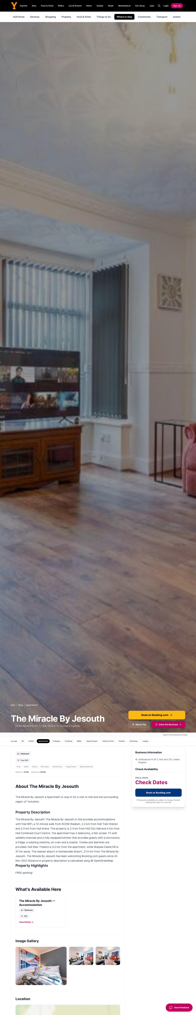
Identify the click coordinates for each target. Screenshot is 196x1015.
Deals (111, 5)
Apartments (43, 741)
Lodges (145, 741)
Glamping (133, 741)
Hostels (122, 741)
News (89, 5)
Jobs (151, 5)
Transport (161, 16)
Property (66, 16)
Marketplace (124, 5)
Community (144, 16)
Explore (23, 5)
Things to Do (104, 16)
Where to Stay (124, 16)
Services (34, 16)
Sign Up (177, 5)
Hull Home (18, 16)
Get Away (140, 5)
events (177, 16)
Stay (34, 5)
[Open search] (159, 5)
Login (166, 5)
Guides (100, 5)
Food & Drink (47, 5)
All (23, 741)
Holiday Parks (108, 741)
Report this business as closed (175, 735)
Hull (13, 705)
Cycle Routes (75, 5)
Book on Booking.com (154, 714)
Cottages (56, 741)
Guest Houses (91, 741)
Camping (68, 741)
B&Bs (79, 741)
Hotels (31, 741)
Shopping (50, 16)
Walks (61, 5)
